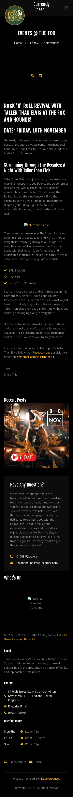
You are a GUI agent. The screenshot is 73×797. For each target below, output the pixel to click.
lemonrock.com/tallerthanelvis (35, 357)
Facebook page (42, 352)
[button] (66, 8)
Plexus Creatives (49, 779)
